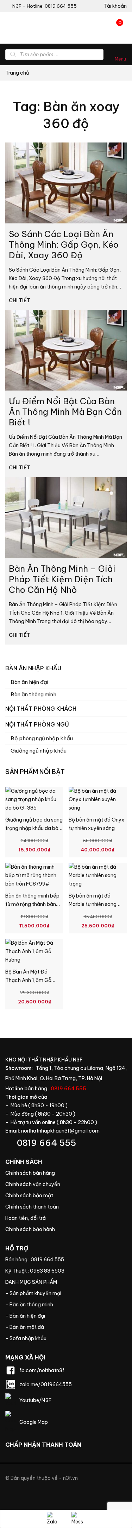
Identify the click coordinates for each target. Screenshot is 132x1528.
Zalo (54, 1519)
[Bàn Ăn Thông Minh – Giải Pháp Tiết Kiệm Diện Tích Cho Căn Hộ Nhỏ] (66, 517)
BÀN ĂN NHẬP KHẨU (33, 668)
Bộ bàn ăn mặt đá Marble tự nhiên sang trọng (93, 904)
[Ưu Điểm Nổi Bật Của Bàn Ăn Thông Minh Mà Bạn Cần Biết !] (66, 350)
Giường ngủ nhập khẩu (39, 750)
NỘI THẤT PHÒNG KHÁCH (40, 708)
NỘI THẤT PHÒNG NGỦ (37, 724)
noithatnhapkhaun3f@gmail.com (60, 1131)
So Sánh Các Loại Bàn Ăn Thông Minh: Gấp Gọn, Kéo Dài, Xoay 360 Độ (64, 244)
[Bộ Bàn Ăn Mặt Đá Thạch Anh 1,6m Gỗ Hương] (34, 951)
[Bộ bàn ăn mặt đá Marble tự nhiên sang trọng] (98, 875)
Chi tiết (20, 300)
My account (113, 6)
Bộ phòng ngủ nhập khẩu (42, 738)
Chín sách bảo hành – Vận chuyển (66, 1184)
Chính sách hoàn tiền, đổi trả (66, 1218)
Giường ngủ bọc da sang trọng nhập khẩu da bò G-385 (34, 828)
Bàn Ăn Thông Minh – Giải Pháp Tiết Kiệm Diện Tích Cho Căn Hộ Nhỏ (62, 579)
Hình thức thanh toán (66, 1207)
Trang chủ (17, 73)
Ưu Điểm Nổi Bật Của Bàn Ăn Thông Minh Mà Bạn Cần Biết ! (65, 411)
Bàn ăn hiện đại (29, 682)
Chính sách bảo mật (66, 1195)
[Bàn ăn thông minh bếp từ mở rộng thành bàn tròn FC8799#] (34, 875)
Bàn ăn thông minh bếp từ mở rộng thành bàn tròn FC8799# (32, 904)
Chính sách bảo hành (66, 1229)
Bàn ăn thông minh (33, 694)
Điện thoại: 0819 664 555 (66, 1143)
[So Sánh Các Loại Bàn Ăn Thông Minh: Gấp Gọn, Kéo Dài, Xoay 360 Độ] (66, 182)
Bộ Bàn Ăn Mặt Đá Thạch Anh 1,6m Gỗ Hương (28, 980)
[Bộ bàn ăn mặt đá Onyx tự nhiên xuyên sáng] (98, 799)
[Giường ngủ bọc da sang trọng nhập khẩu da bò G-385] (34, 799)
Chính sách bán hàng (66, 1173)
